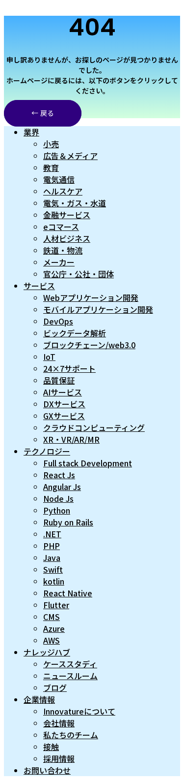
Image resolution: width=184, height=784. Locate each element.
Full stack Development (87, 463)
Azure (54, 628)
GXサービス (64, 416)
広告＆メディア (70, 156)
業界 (31, 132)
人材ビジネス (66, 238)
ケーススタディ (70, 664)
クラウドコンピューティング (94, 427)
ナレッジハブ (47, 652)
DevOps (58, 321)
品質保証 (59, 380)
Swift (53, 569)
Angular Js (62, 486)
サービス (39, 286)
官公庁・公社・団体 (78, 274)
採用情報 (59, 758)
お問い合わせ (47, 770)
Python (56, 510)
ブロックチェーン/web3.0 (89, 345)
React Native (67, 593)
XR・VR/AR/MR (71, 439)
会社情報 (59, 723)
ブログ (55, 687)
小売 (51, 144)
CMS (51, 616)
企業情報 (39, 699)
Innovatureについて (79, 711)
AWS (51, 640)
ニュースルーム (70, 676)
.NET (52, 534)
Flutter (56, 605)
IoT (49, 356)
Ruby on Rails (68, 522)
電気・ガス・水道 (74, 203)
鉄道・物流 (62, 250)
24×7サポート (69, 368)
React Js (59, 475)
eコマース (61, 226)
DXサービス (64, 404)
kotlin (53, 581)
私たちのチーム (70, 735)
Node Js (58, 498)
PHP (51, 546)
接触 (51, 746)
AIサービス (62, 392)
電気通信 (59, 179)
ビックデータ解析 (74, 333)
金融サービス (66, 215)
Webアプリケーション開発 (90, 297)
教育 (51, 167)
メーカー (59, 262)
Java (51, 557)
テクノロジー (47, 451)
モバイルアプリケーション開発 (98, 309)
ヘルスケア (62, 191)
